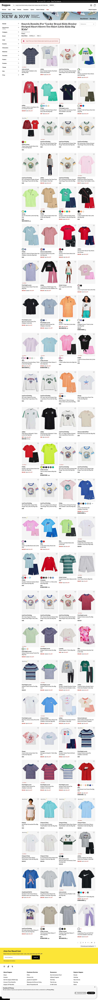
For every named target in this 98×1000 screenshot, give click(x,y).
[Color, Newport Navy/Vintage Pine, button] (62, 856)
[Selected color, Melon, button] (60, 396)
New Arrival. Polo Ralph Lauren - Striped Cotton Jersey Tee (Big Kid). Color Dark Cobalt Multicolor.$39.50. (31, 675)
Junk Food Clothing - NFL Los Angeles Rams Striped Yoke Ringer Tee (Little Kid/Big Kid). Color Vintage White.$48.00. (49, 496)
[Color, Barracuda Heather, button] (25, 211)
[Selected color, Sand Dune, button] (41, 211)
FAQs (28, 975)
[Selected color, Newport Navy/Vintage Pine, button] (60, 106)
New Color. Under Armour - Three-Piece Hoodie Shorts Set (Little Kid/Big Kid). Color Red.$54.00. (31, 134)
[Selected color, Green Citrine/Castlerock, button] (41, 467)
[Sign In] (91, 5)
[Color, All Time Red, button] (81, 106)
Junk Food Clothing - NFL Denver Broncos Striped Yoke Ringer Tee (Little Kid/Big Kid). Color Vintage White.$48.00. (49, 605)
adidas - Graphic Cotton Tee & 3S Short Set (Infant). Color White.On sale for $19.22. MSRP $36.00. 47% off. (68, 742)
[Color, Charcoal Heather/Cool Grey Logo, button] (51, 578)
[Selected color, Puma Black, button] (79, 211)
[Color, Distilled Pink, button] (81, 929)
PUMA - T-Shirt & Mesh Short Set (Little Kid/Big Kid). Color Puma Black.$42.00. (86, 204)
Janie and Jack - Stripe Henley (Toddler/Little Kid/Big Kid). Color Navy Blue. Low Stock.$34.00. (31, 61)
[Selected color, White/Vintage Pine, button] (60, 856)
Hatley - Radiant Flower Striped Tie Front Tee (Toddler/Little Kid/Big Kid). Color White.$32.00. (68, 496)
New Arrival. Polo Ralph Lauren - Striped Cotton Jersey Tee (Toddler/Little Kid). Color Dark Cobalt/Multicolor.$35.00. (86, 742)
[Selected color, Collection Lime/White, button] (23, 649)
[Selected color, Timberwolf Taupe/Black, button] (41, 929)
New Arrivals (77, 979)
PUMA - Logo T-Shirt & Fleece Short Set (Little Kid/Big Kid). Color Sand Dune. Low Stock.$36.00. (49, 204)
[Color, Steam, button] (32, 358)
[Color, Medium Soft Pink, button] (30, 358)
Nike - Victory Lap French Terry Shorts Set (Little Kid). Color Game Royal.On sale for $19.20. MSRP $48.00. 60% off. (86, 61)
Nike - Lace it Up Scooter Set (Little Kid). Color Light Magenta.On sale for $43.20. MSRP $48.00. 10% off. (86, 276)
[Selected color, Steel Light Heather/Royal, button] (60, 929)
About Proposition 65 (32, 984)
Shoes (75, 984)
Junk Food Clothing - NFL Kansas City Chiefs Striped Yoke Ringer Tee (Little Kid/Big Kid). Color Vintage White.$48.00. (68, 605)
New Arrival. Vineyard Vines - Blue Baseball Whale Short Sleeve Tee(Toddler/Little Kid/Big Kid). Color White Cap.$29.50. (68, 813)
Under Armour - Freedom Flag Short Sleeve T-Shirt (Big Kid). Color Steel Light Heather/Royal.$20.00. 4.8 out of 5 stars (68, 921)
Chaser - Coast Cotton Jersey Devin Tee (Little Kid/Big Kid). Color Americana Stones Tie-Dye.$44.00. (31, 742)
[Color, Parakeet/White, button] (25, 649)
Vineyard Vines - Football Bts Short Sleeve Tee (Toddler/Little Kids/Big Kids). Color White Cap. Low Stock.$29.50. (86, 533)
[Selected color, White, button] (79, 320)
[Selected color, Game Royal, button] (79, 69)
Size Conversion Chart (56, 975)
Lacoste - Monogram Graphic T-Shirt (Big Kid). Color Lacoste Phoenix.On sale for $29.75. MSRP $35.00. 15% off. (49, 742)
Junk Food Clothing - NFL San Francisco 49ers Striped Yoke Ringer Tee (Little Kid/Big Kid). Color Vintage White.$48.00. (68, 61)
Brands (75, 975)
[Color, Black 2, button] (44, 578)
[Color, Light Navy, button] (44, 320)
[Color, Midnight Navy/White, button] (46, 467)
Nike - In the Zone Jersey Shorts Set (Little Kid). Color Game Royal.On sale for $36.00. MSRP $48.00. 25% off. (49, 533)
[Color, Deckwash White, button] (46, 320)
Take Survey (53, 982)
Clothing (31, 35)
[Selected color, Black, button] (79, 892)
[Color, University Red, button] (83, 892)
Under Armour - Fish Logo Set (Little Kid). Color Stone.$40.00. (68, 276)
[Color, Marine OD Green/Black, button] (51, 467)
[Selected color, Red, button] (23, 142)
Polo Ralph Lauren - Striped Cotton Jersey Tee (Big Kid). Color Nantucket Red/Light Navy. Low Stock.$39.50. (86, 605)
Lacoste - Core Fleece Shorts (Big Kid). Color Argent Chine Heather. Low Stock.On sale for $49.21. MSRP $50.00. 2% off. (86, 570)
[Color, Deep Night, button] (90, 785)
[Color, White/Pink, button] (62, 358)
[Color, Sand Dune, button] (48, 106)
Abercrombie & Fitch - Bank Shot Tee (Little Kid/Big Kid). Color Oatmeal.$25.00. (86, 423)
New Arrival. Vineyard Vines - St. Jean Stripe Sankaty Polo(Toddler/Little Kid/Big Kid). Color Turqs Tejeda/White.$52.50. (49, 813)
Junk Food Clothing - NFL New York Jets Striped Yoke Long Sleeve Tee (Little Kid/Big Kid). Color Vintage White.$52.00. (49, 388)
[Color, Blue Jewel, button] (62, 396)
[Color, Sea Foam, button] (46, 106)
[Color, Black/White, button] (44, 467)
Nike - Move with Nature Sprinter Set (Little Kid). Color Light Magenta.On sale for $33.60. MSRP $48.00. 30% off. (86, 641)
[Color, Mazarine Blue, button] (44, 249)
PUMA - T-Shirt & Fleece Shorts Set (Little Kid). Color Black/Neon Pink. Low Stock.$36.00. (86, 350)
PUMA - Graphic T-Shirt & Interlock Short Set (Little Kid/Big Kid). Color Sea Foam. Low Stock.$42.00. (31, 570)
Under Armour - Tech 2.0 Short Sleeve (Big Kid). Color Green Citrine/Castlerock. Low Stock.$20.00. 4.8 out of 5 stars (49, 459)
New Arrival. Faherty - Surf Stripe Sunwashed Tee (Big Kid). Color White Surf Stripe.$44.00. (31, 813)
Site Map (52, 979)
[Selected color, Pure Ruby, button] (60, 249)
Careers (5, 977)
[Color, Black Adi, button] (62, 249)
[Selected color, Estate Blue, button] (41, 320)
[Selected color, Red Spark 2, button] (41, 578)
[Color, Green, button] (25, 142)
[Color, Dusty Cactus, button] (81, 892)
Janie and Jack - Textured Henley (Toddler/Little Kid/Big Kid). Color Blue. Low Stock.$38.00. (68, 884)
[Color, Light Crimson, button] (44, 541)
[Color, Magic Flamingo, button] (25, 358)
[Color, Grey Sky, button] (25, 249)
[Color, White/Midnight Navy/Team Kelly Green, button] (44, 358)
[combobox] (30, 5)
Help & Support (93, 9)
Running (76, 982)
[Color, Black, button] (81, 69)
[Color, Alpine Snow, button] (83, 211)
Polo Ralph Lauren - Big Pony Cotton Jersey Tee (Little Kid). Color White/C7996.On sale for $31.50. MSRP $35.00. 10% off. (31, 708)
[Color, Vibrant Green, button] (67, 211)
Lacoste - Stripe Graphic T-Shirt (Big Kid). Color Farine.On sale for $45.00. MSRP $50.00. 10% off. (68, 641)
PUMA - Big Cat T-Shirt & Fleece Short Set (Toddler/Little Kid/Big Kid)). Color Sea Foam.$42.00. (31, 241)
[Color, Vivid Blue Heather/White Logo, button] (53, 578)
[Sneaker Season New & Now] (49, 16)
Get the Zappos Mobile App (10, 979)
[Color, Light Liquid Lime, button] (81, 285)
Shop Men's (93, 18)
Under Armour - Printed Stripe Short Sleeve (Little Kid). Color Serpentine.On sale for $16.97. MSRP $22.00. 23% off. (68, 570)
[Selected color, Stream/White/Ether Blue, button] (41, 358)
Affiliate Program (54, 977)
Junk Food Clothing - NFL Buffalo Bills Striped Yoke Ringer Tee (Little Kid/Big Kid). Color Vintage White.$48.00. (31, 496)
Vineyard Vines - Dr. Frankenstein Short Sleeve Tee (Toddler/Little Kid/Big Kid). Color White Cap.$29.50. (49, 848)
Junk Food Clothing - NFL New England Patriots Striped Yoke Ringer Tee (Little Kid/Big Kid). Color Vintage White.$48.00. (31, 605)
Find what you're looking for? (87, 946)
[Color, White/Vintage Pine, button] (62, 106)
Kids (38, 35)
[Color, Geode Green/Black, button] (53, 467)
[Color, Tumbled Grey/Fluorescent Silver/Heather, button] (88, 892)
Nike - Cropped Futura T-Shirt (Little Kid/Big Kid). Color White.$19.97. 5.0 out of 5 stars (86, 313)
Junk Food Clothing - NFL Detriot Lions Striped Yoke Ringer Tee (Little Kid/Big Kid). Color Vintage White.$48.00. (86, 459)
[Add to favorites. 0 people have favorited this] (38, 46)
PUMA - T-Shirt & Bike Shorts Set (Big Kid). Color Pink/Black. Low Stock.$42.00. (68, 350)
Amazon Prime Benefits (9, 982)
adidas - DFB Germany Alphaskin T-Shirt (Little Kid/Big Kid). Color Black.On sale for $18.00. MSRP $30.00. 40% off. (49, 423)
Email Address (8, 957)
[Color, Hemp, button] (81, 503)
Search (52, 5)
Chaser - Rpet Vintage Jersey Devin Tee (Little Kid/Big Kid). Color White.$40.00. (86, 388)
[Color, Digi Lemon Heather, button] (69, 320)
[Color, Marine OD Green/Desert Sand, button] (65, 929)
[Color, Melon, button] (69, 211)
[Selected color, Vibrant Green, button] (41, 106)
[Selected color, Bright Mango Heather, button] (60, 320)
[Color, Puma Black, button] (44, 211)
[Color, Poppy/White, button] (27, 649)
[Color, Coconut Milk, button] (81, 785)
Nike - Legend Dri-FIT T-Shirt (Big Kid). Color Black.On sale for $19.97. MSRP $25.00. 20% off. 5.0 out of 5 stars (86, 884)
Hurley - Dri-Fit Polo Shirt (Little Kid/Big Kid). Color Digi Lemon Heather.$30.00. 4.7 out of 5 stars (31, 204)
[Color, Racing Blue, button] (44, 106)
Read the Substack (56, 1)
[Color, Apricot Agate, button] (85, 785)
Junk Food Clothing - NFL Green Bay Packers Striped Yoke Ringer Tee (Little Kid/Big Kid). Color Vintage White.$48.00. (86, 134)
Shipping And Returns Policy (34, 982)
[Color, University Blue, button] (85, 503)
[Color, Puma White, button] (27, 578)
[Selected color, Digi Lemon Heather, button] (23, 211)
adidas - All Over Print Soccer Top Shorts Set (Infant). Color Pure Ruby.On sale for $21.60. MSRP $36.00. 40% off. (86, 241)
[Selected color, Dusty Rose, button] (41, 249)
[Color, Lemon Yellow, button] (65, 211)
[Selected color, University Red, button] (79, 785)
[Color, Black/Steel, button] (62, 929)
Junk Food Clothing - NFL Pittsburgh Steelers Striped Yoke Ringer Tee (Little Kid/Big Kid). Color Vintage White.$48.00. (68, 168)
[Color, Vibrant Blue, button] (30, 578)
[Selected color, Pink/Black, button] (60, 358)
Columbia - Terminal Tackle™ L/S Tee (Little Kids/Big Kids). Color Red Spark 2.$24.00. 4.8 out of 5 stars (49, 570)
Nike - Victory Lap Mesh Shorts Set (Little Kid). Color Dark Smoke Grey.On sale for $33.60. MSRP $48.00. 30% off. (68, 533)
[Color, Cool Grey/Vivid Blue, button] (48, 578)
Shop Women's (84, 18)
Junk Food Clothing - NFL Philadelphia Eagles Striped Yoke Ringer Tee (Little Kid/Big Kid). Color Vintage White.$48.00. (31, 168)
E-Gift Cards (53, 984)
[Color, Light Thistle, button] (81, 320)
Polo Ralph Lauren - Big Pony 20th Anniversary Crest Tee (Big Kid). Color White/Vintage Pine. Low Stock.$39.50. (68, 848)
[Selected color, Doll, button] (23, 358)
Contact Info (30, 977)
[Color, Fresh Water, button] (65, 396)
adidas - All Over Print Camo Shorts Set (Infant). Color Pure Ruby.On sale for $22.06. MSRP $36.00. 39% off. (68, 241)
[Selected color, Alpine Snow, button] (79, 106)
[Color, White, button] (65, 320)
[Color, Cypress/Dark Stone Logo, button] (46, 578)
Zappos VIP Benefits (8, 984)
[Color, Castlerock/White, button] (48, 467)
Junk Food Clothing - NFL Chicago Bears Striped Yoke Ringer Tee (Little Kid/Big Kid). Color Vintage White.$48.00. (68, 134)
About (5, 975)
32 (91, 942)
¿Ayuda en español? (32, 979)
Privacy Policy (50, 989)
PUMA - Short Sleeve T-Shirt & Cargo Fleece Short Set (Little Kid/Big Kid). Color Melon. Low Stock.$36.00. (68, 388)
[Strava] (12, 966)
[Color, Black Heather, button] (62, 320)
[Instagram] (4, 966)
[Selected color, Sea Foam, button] (23, 249)
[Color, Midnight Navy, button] (88, 503)
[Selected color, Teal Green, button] (60, 211)
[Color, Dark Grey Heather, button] (90, 503)
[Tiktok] (8, 966)
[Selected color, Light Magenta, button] (79, 285)
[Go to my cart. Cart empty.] (94, 5)
